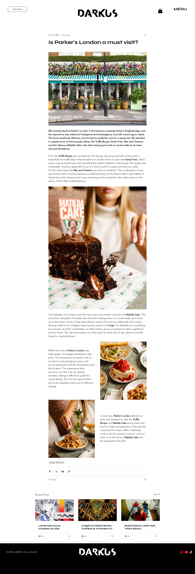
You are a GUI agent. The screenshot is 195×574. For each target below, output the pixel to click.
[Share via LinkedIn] (62, 471)
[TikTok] (191, 552)
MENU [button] (180, 9)
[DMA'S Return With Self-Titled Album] (140, 510)
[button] (160, 10)
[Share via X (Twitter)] (56, 471)
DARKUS (97, 13)
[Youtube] (186, 552)
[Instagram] (182, 552)
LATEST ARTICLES (56, 462)
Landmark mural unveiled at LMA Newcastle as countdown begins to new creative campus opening (52, 527)
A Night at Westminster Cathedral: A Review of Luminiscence (96, 527)
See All (157, 494)
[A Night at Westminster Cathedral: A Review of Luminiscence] (97, 510)
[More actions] (145, 35)
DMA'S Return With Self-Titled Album (140, 527)
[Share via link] (69, 471)
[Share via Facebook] (49, 471)
